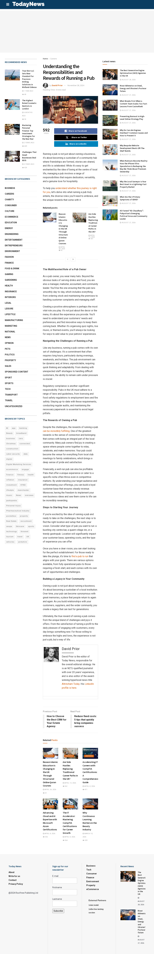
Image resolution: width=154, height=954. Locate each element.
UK (27, 537)
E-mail (55, 876)
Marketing (11, 326)
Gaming (9, 274)
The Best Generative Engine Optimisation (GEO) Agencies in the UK (133, 73)
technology (11, 532)
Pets (7, 349)
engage (25, 469)
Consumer (11, 205)
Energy (9, 228)
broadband (21, 433)
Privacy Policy (16, 884)
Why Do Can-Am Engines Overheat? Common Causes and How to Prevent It (134, 133)
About (11, 872)
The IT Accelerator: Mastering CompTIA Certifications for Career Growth (70, 822)
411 (85, 790)
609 (25, 146)
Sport (8, 377)
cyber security (13, 454)
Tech (8, 389)
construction (12, 449)
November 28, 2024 (76, 85)
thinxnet (24, 532)
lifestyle (10, 490)
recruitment (26, 521)
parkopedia (11, 501)
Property (10, 360)
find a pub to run (80, 556)
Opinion (9, 343)
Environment (12, 251)
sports (31, 526)
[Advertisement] (77, 32)
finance (10, 475)
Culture (9, 211)
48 (25, 94)
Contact (13, 880)
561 (91, 239)
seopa (9, 526)
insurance (23, 480)
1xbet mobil (94, 905)
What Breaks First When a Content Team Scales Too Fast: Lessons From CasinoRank (133, 104)
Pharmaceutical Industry (17, 511)
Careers (53, 59)
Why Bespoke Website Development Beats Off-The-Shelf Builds (132, 148)
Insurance (11, 291)
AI (7, 428)
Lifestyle (10, 314)
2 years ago (28, 143)
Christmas (11, 444)
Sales (8, 366)
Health (9, 285)
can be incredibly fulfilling (56, 431)
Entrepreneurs (14, 245)
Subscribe (58, 911)
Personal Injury (13, 506)
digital (9, 459)
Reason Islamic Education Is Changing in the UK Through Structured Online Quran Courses (63, 229)
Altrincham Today (71, 683)
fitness (20, 475)
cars (21, 439)
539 (85, 840)
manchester (23, 490)
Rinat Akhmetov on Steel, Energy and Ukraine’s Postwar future (133, 88)
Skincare (20, 526)
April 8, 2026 (89, 786)
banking (23, 428)
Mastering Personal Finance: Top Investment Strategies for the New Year (28, 132)
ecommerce (12, 469)
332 (46, 837)
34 (25, 119)
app (13, 428)
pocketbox (11, 516)
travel (20, 537)
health (31, 475)
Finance (9, 263)
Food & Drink (12, 268)
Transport (11, 395)
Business (10, 188)
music (9, 495)
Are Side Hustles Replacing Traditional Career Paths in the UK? (93, 223)
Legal (8, 303)
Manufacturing (14, 320)
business (10, 439)
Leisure (9, 308)
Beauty (9, 433)
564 (66, 840)
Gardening (11, 280)
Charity (9, 199)
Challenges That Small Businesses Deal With (29, 156)
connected (25, 444)
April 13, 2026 (91, 236)
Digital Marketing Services (18, 464)
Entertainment (14, 240)
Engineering (11, 234)
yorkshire (22, 542)
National (10, 331)
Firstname (57, 887)
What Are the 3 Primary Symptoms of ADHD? (130, 198)
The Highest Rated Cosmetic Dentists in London (29, 104)
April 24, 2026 (62, 248)
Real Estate (11, 521)
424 (25, 168)
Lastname (57, 899)
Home (45, 59)
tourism (10, 537)
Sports (9, 383)
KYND (23, 485)
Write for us (14, 876)
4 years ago (28, 164)
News (8, 337)
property (24, 516)
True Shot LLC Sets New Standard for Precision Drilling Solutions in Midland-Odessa (29, 79)
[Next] (73, 259)
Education (11, 222)
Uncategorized (13, 406)
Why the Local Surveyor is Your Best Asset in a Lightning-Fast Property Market (133, 184)
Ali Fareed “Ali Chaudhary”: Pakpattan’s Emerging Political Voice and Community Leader (133, 214)
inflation (10, 480)
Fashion (9, 257)
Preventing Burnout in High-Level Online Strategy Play (132, 117)
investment (11, 485)
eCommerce (11, 217)
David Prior (57, 85)
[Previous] (67, 259)
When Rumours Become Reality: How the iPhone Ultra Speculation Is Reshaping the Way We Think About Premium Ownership (134, 166)
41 (61, 250)
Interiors (10, 297)
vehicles (10, 542)
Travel (9, 400)
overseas (29, 495)
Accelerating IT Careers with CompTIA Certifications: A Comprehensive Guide (90, 772)
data (26, 454)
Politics (10, 354)
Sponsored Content (16, 372)
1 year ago (28, 91)
